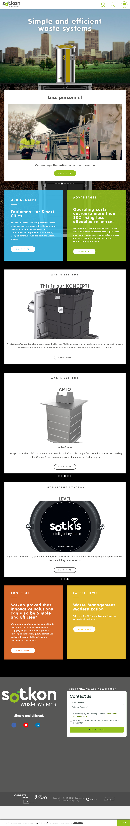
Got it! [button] (123, 823)
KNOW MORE (65, 173)
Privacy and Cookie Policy (109, 799)
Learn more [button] (78, 823)
